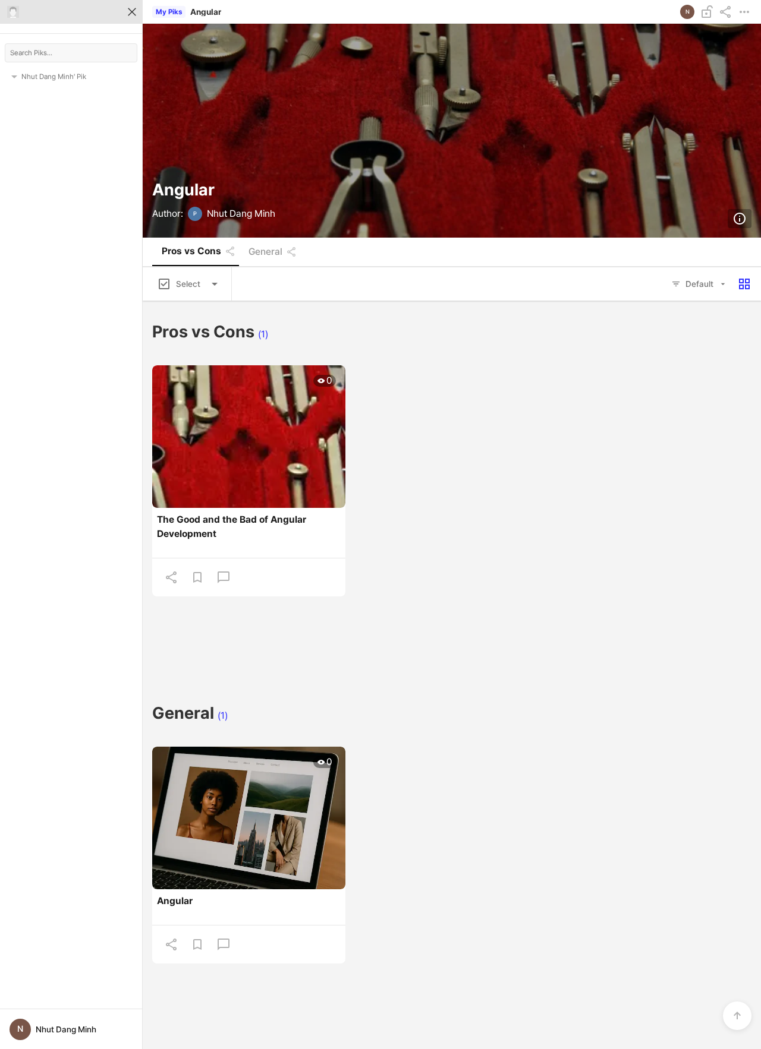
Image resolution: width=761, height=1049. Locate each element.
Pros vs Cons (191, 251)
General (265, 252)
